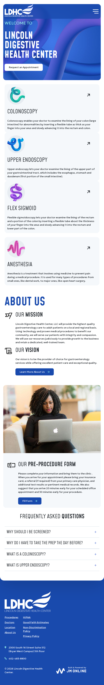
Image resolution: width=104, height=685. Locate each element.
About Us (10, 632)
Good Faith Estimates (36, 622)
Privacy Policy (31, 636)
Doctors (9, 622)
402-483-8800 (17, 658)
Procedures (11, 617)
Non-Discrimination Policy (34, 629)
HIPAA (26, 617)
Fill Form (27, 500)
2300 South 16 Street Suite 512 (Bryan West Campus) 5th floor (27, 649)
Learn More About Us (32, 371)
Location (10, 627)
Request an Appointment (24, 67)
